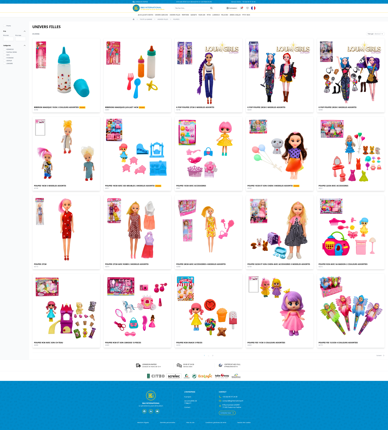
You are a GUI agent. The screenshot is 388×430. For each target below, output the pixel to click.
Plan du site (190, 422)
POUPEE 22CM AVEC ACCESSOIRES (333, 185)
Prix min (6, 35)
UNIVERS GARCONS (161, 15)
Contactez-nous (225, 413)
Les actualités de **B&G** (190, 402)
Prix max (18, 35)
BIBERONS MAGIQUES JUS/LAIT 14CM (125, 107)
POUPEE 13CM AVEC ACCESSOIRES (191, 185)
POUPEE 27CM (40, 264)
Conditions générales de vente (216, 422)
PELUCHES (224, 15)
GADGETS (194, 15)
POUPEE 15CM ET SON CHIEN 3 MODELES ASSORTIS (273, 185)
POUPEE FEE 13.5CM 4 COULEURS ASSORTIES (338, 342)
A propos (187, 397)
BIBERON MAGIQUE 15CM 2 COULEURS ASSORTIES (59, 107)
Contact (187, 407)
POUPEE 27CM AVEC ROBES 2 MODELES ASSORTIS (127, 264)
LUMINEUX (216, 15)
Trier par (374, 34)
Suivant (379, 355)
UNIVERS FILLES (175, 15)
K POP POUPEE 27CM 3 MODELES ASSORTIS (195, 107)
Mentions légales (143, 422)
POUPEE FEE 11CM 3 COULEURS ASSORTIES (266, 342)
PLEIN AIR (202, 15)
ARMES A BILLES (235, 15)
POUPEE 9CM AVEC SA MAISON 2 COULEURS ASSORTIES (343, 264)
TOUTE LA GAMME (146, 19)
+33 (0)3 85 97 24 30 (248, 2)
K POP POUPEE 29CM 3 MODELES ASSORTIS (266, 107)
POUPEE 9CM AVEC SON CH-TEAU (48, 342)
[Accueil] (134, 19)
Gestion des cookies (244, 422)
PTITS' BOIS (246, 15)
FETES (209, 15)
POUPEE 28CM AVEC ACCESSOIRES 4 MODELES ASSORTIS (201, 264)
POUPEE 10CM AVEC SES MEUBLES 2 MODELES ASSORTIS (133, 185)
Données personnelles (167, 422)
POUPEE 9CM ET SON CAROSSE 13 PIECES (123, 342)
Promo (8, 26)
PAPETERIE (185, 15)
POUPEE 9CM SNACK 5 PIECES (189, 342)
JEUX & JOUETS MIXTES (145, 15)
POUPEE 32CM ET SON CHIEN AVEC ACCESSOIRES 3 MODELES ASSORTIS (278, 264)
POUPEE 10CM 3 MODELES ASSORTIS (50, 185)
